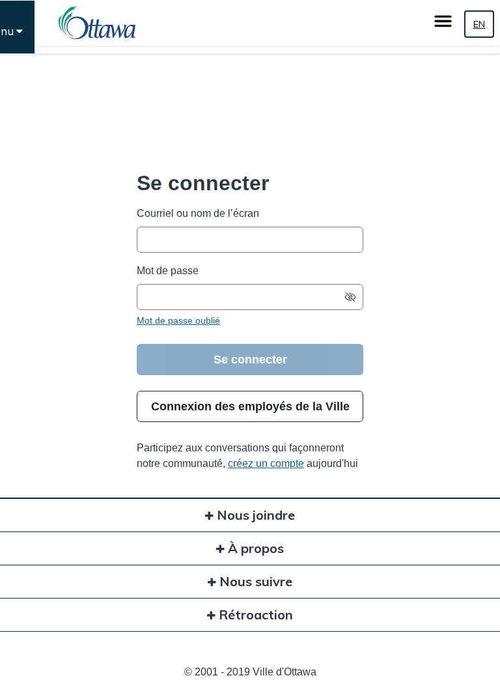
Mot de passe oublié (178, 320)
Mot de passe (168, 270)
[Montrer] (350, 297)
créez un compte (266, 463)
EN (479, 24)
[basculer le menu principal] (443, 21)
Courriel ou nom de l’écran (198, 213)
